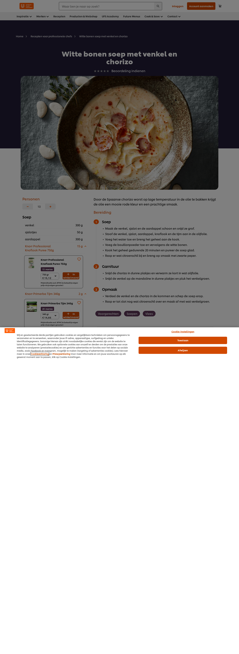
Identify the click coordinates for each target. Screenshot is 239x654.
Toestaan (182, 340)
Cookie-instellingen (182, 331)
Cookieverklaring (40, 353)
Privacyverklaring (61, 353)
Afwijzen (183, 350)
